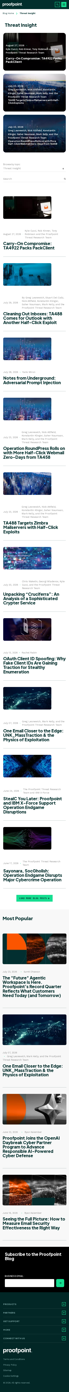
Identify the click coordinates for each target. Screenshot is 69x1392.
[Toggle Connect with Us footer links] (64, 1338)
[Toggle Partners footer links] (64, 1313)
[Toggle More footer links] (64, 1330)
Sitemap (7, 1370)
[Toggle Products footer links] (64, 1304)
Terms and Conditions (14, 1359)
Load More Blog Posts (33, 898)
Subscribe (60, 1283)
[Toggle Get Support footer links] (64, 1321)
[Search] (57, 4)
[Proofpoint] (13, 4)
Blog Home (8, 13)
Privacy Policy (10, 1365)
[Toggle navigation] (63, 4)
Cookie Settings (11, 1376)
